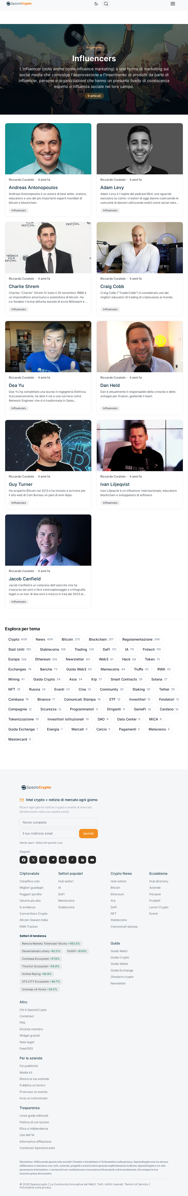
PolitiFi (77, 951)
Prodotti (154, 900)
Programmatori (82, 709)
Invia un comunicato (33, 1098)
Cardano (167, 709)
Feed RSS (26, 1048)
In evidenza (27, 907)
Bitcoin (67, 639)
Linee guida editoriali (34, 1115)
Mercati (77, 729)
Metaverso (157, 729)
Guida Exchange (21, 729)
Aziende (155, 887)
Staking (138, 689)
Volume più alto (30, 900)
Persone (155, 894)
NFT (11, 689)
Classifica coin (30, 881)
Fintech (149, 649)
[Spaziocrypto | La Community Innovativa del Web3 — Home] (59, 787)
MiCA (153, 719)
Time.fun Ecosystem (40, 966)
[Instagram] (43, 860)
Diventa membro (31, 1029)
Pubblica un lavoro (32, 1085)
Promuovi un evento (33, 1092)
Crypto (13, 639)
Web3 (103, 659)
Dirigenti (114, 709)
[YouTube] (92, 860)
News (40, 639)
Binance (43, 699)
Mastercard (17, 739)
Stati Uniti (16, 649)
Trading (81, 649)
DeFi (106, 649)
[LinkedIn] (63, 860)
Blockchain (98, 639)
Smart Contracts (124, 679)
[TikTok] (72, 860)
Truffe (138, 669)
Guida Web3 (76, 669)
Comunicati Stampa (80, 699)
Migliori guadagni (31, 887)
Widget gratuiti (30, 1035)
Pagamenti (127, 729)
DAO (101, 719)
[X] (33, 860)
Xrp (94, 679)
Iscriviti (88, 833)
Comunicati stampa (124, 926)
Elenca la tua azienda (34, 1079)
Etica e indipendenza (34, 1128)
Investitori (137, 699)
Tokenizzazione (21, 719)
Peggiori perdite (31, 894)
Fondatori (166, 699)
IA (127, 649)
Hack (126, 659)
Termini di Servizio (136, 1184)
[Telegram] (53, 860)
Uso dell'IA (27, 1135)
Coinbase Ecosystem (41, 958)
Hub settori (65, 881)
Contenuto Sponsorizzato (37, 1148)
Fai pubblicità (29, 1066)
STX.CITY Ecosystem (41, 981)
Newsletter (75, 659)
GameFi (140, 709)
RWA (161, 669)
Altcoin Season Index (34, 920)
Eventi (59, 689)
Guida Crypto (44, 679)
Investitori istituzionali (65, 719)
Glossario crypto (122, 977)
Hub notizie (118, 881)
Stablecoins (49, 649)
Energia (53, 729)
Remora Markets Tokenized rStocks (51, 943)
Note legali (27, 1042)
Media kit (26, 1072)
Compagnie (17, 709)
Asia (73, 679)
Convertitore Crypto (33, 913)
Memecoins (110, 669)
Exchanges (17, 669)
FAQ (22, 1022)
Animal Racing (37, 974)
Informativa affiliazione (35, 1141)
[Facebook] (23, 860)
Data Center (127, 719)
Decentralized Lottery (41, 951)
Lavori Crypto (158, 907)
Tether (164, 689)
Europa (14, 659)
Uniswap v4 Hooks (39, 989)
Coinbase (16, 699)
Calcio (101, 729)
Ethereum (42, 659)
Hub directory (158, 881)
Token (150, 659)
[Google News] (82, 860)
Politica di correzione (34, 1122)
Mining (14, 679)
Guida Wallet (119, 964)
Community (109, 689)
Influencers (19, 210)
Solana (156, 679)
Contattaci (27, 1016)
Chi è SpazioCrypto (33, 1010)
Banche (46, 669)
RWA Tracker (29, 926)
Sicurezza (48, 709)
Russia (34, 689)
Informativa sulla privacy (35, 1187)
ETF (112, 699)
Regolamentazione (137, 639)
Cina (82, 689)
